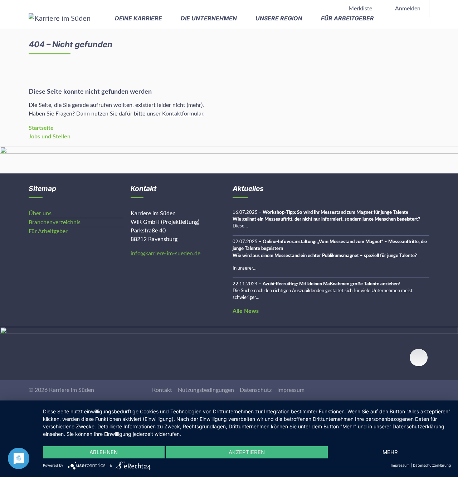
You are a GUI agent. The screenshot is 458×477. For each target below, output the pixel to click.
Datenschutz (256, 390)
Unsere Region (279, 18)
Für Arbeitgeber (348, 18)
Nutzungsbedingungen (206, 390)
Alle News (246, 311)
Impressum (290, 390)
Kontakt (162, 390)
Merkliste (359, 8)
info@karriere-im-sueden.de (165, 253)
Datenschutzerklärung (432, 465)
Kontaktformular (182, 114)
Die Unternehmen (209, 18)
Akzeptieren (247, 452)
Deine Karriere (139, 18)
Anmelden (407, 8)
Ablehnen (103, 452)
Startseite (41, 128)
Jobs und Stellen (49, 136)
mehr (390, 452)
